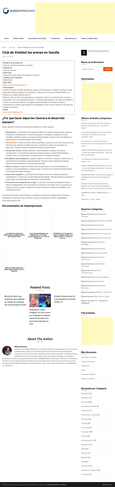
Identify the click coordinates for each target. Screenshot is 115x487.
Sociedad (84, 466)
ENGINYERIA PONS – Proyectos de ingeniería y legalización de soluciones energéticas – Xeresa (97, 177)
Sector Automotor (104, 233)
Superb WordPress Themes (56, 485)
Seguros (101, 281)
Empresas (84, 432)
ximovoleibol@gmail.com (13, 112)
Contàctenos (55, 38)
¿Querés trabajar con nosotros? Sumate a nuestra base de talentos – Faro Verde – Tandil (96, 125)
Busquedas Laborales (88, 406)
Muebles (84, 457)
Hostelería (101, 249)
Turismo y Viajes (103, 296)
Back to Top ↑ (108, 485)
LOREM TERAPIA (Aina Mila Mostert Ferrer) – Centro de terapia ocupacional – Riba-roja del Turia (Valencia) (96, 152)
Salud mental (11, 143)
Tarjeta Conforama (88, 361)
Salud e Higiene (103, 277)
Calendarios (85, 366)
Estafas (84, 436)
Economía (84, 427)
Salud (83, 462)
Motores (84, 453)
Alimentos (84, 398)
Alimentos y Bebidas (105, 221)
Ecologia (84, 423)
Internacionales (86, 440)
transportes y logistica (89, 470)
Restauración (102, 253)
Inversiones (85, 445)
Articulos (12, 47)
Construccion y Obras (88, 415)
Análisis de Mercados (89, 38)
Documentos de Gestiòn (37, 38)
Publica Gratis (18, 38)
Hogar (83, 370)
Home (4, 47)
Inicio (6, 38)
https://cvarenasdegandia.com (15, 85)
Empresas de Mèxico (88, 374)
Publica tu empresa (88, 379)
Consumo (84, 419)
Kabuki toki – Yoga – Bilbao (90, 199)
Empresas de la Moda (88, 357)
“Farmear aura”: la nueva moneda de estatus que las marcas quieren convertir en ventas (96, 143)
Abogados (84, 393)
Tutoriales (84, 474)
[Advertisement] (75, 18)
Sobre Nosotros (71, 38)
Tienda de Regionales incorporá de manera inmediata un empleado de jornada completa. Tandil (96, 134)
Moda (83, 449)
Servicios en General (105, 229)
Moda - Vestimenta (105, 292)
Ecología (101, 225)
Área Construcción (104, 238)
